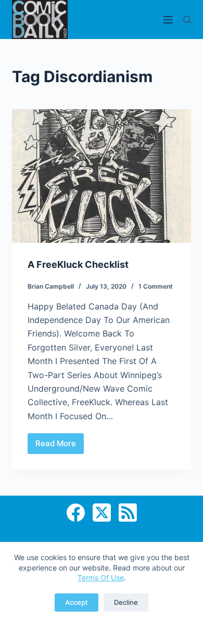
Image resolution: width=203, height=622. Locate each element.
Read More (59, 446)
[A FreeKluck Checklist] (101, 176)
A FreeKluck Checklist (78, 264)
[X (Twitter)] (102, 512)
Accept (76, 602)
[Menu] (168, 19)
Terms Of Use (101, 577)
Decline (126, 602)
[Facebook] (76, 512)
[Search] (187, 19)
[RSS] (128, 512)
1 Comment (155, 286)
